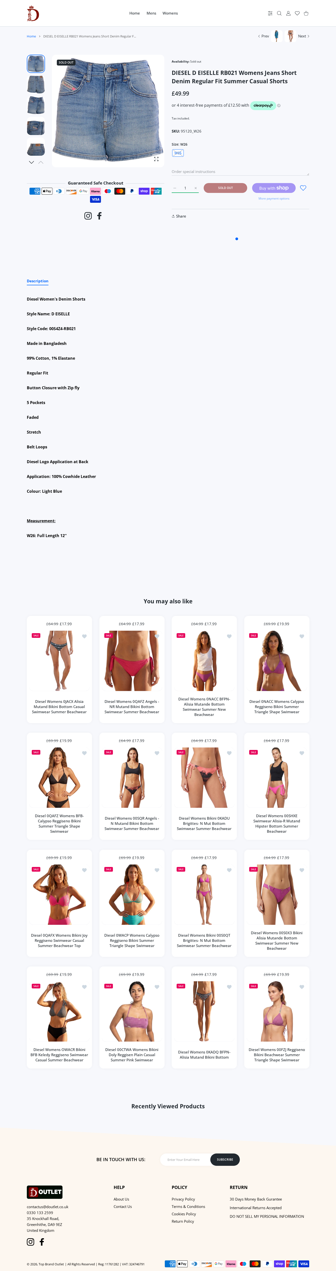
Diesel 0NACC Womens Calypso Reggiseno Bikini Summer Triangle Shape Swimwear (276, 706)
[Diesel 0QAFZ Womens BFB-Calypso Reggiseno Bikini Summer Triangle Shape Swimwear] (59, 777)
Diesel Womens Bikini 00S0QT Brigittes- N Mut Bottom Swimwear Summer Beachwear (204, 940)
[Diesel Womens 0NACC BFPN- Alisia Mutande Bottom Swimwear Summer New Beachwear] (204, 661)
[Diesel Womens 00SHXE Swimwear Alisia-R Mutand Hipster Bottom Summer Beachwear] (277, 777)
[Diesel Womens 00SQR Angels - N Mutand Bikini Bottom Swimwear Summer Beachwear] (132, 777)
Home (31, 36)
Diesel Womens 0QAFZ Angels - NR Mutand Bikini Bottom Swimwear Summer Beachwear (132, 706)
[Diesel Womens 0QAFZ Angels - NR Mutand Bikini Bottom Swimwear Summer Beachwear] (132, 661)
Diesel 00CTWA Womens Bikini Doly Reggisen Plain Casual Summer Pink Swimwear (131, 1054)
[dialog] (279, 13)
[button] (31, 162)
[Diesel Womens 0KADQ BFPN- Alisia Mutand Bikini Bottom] (204, 1011)
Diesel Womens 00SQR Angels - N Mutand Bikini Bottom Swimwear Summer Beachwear (132, 823)
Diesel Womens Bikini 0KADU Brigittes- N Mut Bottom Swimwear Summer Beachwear (204, 823)
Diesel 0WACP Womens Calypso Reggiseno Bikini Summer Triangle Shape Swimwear (131, 940)
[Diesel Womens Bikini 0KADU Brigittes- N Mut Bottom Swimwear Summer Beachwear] (204, 777)
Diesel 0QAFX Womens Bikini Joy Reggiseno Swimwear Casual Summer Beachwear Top (59, 940)
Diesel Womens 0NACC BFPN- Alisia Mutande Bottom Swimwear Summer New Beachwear (204, 706)
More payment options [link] (274, 198)
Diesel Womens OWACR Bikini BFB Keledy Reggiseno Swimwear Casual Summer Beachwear (59, 1054)
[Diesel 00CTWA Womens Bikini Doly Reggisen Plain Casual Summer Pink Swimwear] (132, 1011)
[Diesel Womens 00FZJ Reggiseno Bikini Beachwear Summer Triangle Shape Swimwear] (277, 1011)
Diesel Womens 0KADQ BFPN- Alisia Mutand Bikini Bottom (204, 1055)
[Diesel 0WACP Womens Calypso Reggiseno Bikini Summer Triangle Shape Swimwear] (132, 894)
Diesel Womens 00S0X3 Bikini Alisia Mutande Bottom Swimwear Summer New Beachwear (277, 940)
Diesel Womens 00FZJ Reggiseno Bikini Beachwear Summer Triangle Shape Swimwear (276, 1054)
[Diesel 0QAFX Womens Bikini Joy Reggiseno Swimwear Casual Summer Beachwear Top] (59, 894)
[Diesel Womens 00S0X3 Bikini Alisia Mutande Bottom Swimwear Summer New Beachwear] (277, 894)
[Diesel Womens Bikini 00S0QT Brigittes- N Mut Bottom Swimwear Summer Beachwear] (204, 894)
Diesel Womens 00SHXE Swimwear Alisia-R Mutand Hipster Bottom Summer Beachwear (276, 823)
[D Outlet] (33, 13)
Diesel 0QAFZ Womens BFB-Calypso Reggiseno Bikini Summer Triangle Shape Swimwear (59, 823)
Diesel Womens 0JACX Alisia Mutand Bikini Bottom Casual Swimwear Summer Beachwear (59, 706)
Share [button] (181, 216)
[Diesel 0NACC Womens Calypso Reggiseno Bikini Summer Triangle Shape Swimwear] (277, 661)
